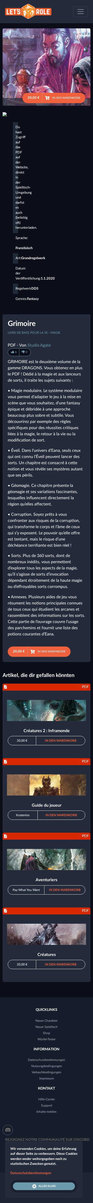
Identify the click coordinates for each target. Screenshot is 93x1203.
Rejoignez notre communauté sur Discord (47, 1140)
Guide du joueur (46, 805)
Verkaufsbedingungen (46, 1072)
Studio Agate (39, 345)
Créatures (46, 955)
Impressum (46, 1078)
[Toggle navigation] (80, 11)
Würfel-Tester (46, 1039)
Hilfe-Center (46, 1099)
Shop (46, 1033)
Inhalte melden (46, 1111)
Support (46, 1105)
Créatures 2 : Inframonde (47, 731)
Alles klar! (47, 1186)
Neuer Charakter (46, 1020)
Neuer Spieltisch (46, 1026)
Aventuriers (46, 880)
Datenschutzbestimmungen (46, 1059)
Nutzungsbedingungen (46, 1066)
